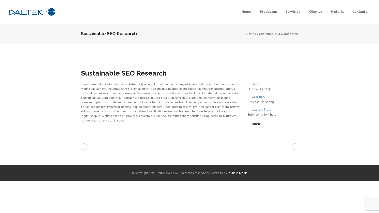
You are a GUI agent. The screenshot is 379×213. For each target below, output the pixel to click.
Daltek (251, 34)
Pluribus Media (237, 173)
